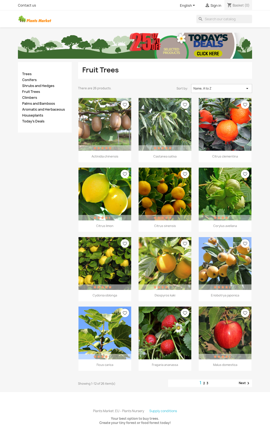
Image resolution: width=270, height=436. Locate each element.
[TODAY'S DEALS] (135, 45)
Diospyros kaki (165, 295)
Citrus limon (104, 226)
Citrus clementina (225, 156)
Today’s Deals (33, 121)
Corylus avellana (225, 226)
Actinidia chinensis (105, 156)
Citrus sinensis (165, 226)
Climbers (29, 97)
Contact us (27, 5)
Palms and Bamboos (38, 103)
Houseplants (32, 115)
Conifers (29, 80)
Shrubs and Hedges (38, 86)
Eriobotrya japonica (225, 295)
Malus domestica (225, 365)
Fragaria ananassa (165, 365)
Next (245, 383)
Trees (27, 74)
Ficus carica (105, 365)
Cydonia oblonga (105, 295)
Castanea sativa (165, 156)
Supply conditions (163, 411)
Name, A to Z (221, 88)
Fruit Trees (31, 92)
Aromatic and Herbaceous (43, 109)
